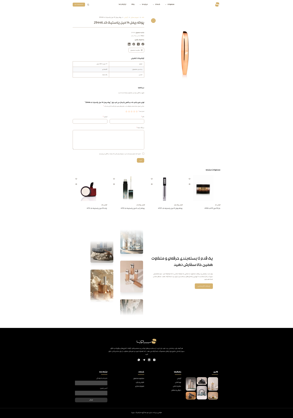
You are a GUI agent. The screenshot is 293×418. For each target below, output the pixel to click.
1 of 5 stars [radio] (137, 111)
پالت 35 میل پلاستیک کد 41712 (97, 208)
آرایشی (139, 36)
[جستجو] (88, 4)
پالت (102, 205)
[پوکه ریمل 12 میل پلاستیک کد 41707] (165, 188)
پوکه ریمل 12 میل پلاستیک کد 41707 (170, 208)
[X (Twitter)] (138, 44)
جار (216, 205)
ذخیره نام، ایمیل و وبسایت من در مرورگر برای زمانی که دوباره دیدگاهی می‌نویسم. (120, 154)
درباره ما (145, 4)
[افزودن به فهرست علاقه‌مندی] (189, 179)
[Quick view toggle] (189, 184)
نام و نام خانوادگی (101, 378)
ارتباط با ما (122, 4)
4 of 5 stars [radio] (129, 111)
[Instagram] (154, 360)
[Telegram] (144, 360)
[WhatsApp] (139, 360)
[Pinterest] (133, 44)
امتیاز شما (141, 111)
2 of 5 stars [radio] (134, 111)
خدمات (157, 4)
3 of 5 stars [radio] (131, 111)
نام (142, 116)
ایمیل (105, 116)
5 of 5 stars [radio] (126, 111)
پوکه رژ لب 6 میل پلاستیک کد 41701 (133, 208)
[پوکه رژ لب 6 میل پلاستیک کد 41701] (127, 188)
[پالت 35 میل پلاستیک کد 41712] (90, 188)
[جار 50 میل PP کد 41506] (203, 188)
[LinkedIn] (129, 44)
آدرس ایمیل (103, 388)
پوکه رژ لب (138, 205)
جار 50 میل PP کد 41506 (212, 208)
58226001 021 (78, 4)
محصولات (170, 4)
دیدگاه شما (140, 127)
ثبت (140, 160)
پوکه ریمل (133, 36)
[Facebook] (143, 44)
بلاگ (133, 4)
